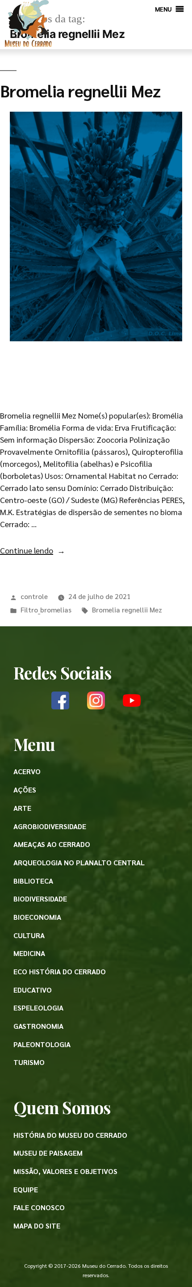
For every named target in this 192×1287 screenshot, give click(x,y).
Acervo (27, 771)
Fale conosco (39, 1207)
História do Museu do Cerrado (70, 1135)
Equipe (25, 1189)
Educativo (32, 989)
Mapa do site (36, 1225)
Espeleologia (38, 1007)
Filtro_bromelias (46, 609)
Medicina (29, 953)
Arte (22, 808)
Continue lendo (32, 550)
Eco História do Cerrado (59, 971)
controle (34, 596)
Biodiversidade (40, 898)
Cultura (29, 935)
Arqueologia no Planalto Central (79, 862)
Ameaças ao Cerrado (51, 844)
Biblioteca (33, 880)
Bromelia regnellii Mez (80, 90)
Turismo (29, 1062)
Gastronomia (38, 1026)
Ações (24, 789)
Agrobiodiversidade (49, 826)
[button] (163, 9)
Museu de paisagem (48, 1152)
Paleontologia (42, 1044)
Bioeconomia (37, 917)
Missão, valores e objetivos (65, 1171)
